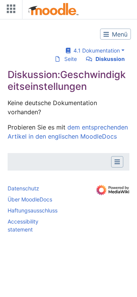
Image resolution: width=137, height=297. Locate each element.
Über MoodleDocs (30, 199)
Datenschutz (23, 188)
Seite (70, 59)
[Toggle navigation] (9, 10)
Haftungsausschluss (32, 210)
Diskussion (110, 59)
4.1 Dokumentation (95, 50)
